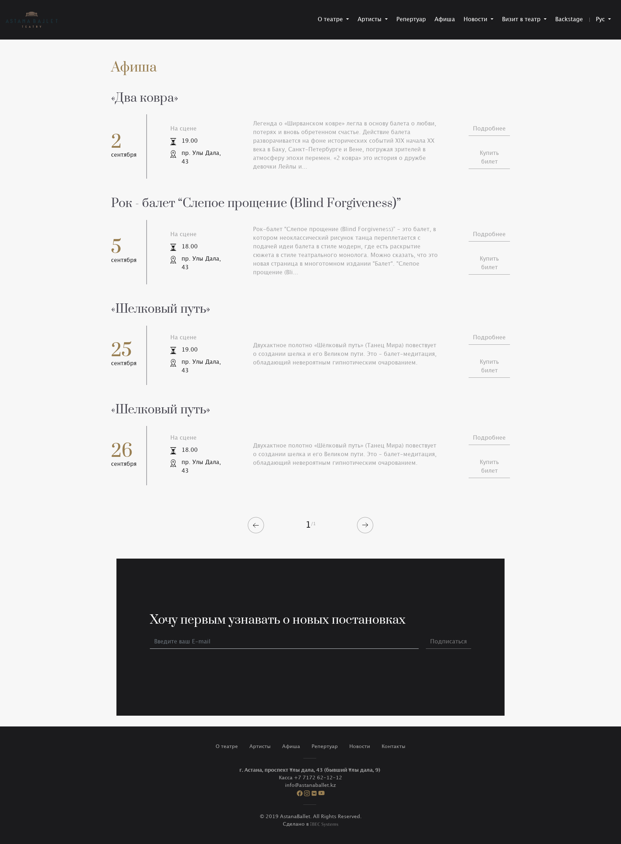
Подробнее (489, 129)
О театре (227, 746)
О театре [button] (331, 19)
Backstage (569, 19)
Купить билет (489, 158)
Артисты (260, 746)
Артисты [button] (370, 19)
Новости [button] (476, 19)
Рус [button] (601, 19)
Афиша (444, 19)
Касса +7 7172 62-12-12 (310, 777)
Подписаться (448, 642)
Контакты (393, 746)
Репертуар (411, 19)
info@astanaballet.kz (310, 785)
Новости (359, 746)
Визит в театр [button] (522, 19)
